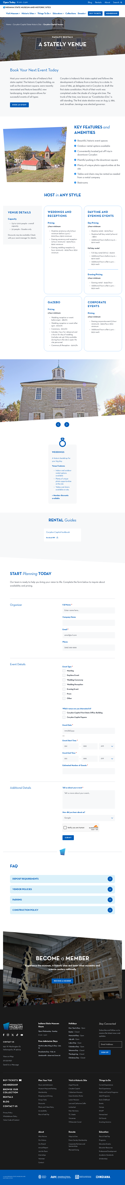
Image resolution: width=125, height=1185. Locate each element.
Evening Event (72, 689)
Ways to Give (73, 1136)
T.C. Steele (72, 1114)
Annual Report (43, 1148)
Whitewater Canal (75, 1122)
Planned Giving (74, 1150)
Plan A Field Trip (43, 1114)
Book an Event (19, 105)
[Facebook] (3, 1035)
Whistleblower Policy (10, 1116)
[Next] (66, 426)
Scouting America (105, 1122)
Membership (111, 13)
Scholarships (103, 1159)
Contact (41, 1162)
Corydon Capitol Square (77, 717)
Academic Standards (106, 1155)
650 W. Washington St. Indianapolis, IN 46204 (12, 1048)
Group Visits (42, 1100)
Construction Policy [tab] (25, 910)
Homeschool (103, 1114)
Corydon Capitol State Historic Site (27, 25)
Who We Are (42, 1136)
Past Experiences (105, 1088)
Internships (42, 1155)
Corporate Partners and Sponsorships (77, 1145)
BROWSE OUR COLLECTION (10, 1091)
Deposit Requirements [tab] (25, 879)
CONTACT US (10, 1106)
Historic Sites (28, 13)
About (107, 2)
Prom (69, 694)
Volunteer (41, 1159)
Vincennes (72, 1118)
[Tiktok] (17, 1035)
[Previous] (58, 426)
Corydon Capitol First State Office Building (84, 713)
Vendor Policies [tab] (22, 889)
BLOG (6, 1102)
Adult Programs (104, 1096)
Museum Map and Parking (47, 1088)
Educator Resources (106, 1148)
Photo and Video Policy (46, 1107)
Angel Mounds (73, 1085)
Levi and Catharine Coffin (77, 1103)
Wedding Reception (75, 685)
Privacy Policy (7, 1113)
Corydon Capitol (74, 1088)
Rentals (98, 2)
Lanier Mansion (74, 1100)
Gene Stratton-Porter (76, 1096)
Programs (102, 1140)
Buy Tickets (95, 13)
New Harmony (73, 1111)
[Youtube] (22, 1035)
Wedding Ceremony (75, 680)
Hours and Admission (45, 1085)
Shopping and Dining (45, 1096)
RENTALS (8, 1097)
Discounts (41, 1103)
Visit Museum (12, 13)
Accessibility (42, 1111)
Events (101, 1103)
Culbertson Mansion (75, 1092)
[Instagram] (8, 1035)
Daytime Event (73, 675)
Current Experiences (106, 1085)
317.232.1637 (7, 1061)
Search (116, 2)
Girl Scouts (102, 1118)
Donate (81, 13)
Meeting (70, 671)
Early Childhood (104, 1100)
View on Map (8, 1057)
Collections (70, 13)
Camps (101, 1107)
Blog (90, 2)
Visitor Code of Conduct (11, 1120)
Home (8, 25)
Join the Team (43, 1151)
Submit (68, 838)
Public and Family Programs (108, 1092)
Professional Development (108, 1151)
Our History (42, 1140)
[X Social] (12, 1035)
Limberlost (72, 1107)
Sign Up (104, 1052)
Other (69, 698)
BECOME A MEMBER (62, 981)
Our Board (42, 1144)
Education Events (105, 1144)
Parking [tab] (17, 900)
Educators (57, 13)
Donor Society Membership (78, 1140)
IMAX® (101, 1111)
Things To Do (43, 13)
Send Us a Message (11, 1065)
